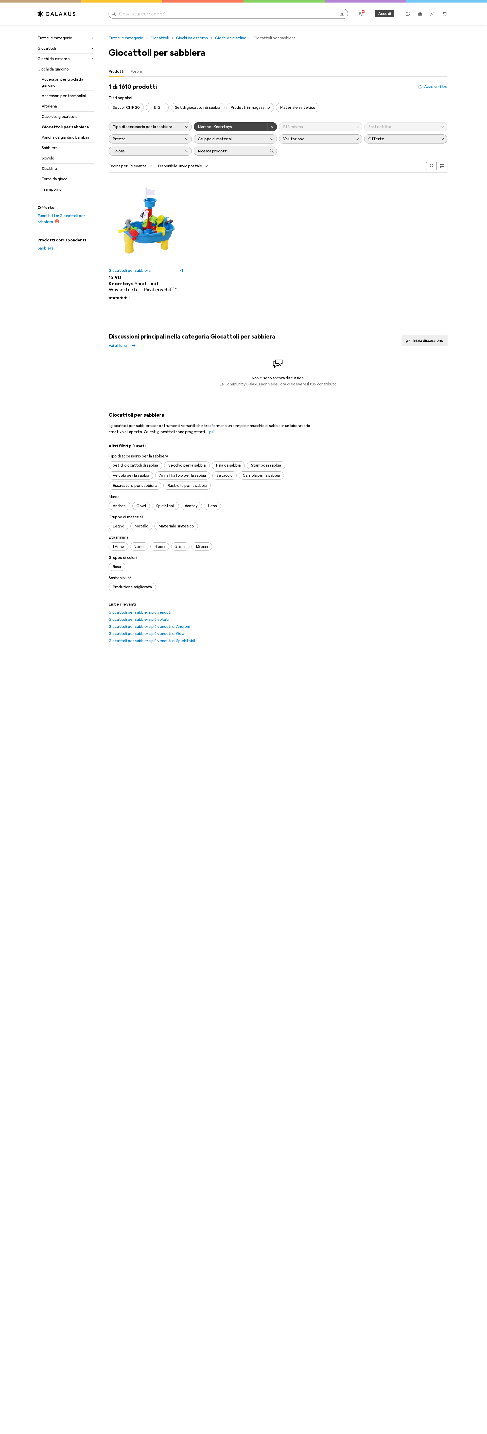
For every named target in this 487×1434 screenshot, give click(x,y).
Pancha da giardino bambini (65, 137)
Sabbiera (50, 147)
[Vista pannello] (431, 166)
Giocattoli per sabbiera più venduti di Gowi (147, 633)
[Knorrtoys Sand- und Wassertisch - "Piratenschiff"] (146, 244)
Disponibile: (168, 166)
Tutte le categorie (55, 38)
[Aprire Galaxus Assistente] (408, 14)
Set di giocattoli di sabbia (197, 107)
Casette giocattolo (60, 116)
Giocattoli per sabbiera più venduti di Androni (149, 626)
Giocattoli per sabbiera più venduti (140, 612)
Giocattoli (47, 48)
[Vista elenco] (442, 166)
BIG (157, 107)
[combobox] (139, 166)
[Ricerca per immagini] (342, 14)
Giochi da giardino (53, 69)
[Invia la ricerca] (114, 14)
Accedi (384, 13)
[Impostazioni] (361, 14)
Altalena (49, 106)
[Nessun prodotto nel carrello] (444, 14)
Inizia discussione (428, 340)
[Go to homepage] (57, 13)
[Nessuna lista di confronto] (420, 14)
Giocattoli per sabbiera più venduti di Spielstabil (152, 640)
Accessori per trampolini (64, 95)
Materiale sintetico (297, 107)
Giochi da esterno (54, 58)
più (211, 431)
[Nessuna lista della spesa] (432, 14)
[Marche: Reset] (272, 126)
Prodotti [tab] (116, 71)
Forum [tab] (136, 71)
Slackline (49, 168)
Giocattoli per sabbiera (65, 127)
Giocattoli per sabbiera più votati (139, 619)
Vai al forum (119, 345)
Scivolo (48, 158)
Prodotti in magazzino (250, 107)
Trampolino (52, 189)
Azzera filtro (435, 87)
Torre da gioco (54, 179)
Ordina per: (119, 166)
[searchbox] (230, 151)
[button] (182, 271)
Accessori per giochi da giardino (62, 82)
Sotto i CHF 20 (126, 107)
